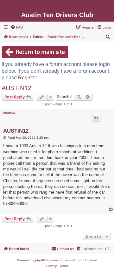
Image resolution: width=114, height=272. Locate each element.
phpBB (40, 260)
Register (27, 77)
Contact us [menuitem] (65, 249)
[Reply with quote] (96, 118)
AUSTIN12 (16, 87)
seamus (9, 112)
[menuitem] (16, 27)
